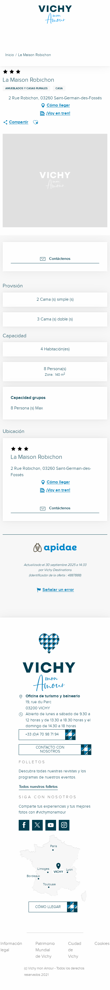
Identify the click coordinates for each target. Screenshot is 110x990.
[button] (35, 122)
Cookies (102, 943)
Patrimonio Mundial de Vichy (45, 950)
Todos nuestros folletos (38, 787)
